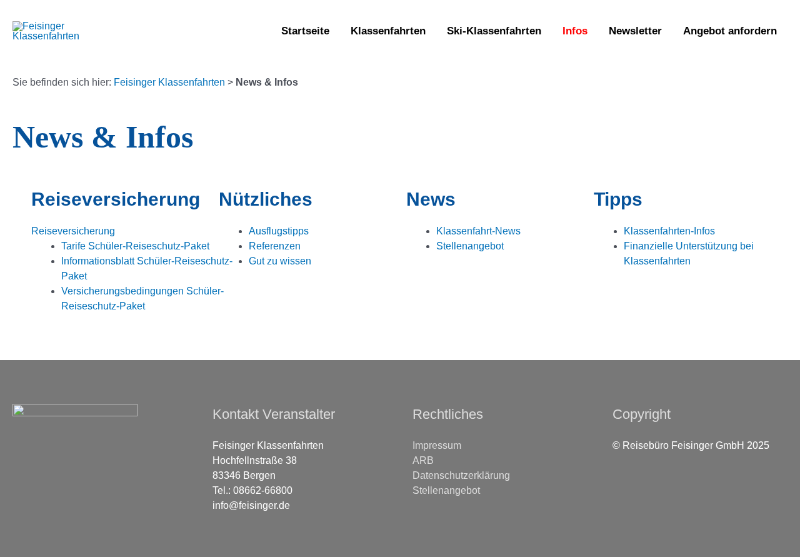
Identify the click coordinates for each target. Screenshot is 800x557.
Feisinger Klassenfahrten (169, 82)
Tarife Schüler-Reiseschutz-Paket (135, 246)
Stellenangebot (470, 246)
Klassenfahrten (388, 31)
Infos (575, 31)
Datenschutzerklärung (461, 475)
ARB (423, 460)
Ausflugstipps (279, 231)
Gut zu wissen (280, 261)
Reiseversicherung (73, 231)
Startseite (305, 31)
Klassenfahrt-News (478, 231)
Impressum (436, 445)
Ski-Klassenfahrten (494, 31)
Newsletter (635, 31)
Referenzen (275, 246)
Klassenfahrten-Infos (669, 231)
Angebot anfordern (730, 31)
